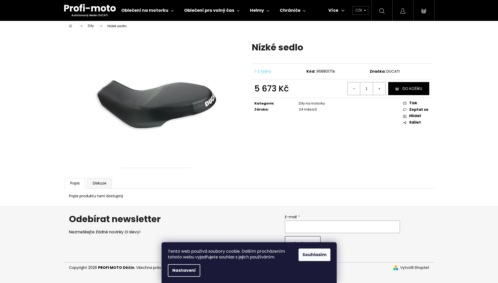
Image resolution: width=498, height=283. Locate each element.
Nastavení (184, 270)
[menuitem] (147, 10)
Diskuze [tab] (99, 183)
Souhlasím (314, 255)
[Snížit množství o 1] (354, 88)
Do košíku (412, 88)
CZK (359, 10)
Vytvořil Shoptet (414, 267)
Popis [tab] (75, 183)
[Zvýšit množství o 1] (379, 88)
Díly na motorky (312, 103)
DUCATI (393, 71)
